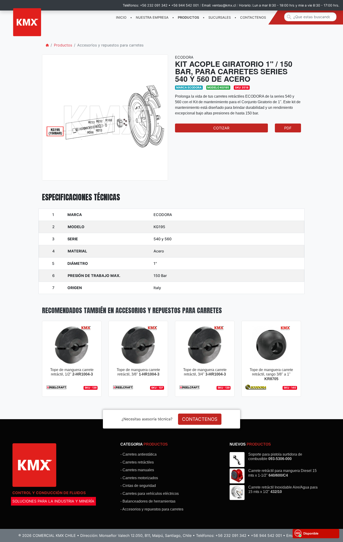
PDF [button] (287, 128)
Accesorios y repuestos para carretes (110, 45)
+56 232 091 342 (154, 5)
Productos (63, 45)
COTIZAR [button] (221, 128)
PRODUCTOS (188, 17)
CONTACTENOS (253, 17)
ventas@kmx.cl (224, 5)
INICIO (121, 17)
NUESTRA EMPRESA (152, 17)
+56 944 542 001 (185, 5)
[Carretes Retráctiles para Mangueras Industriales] (27, 22)
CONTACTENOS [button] (199, 419)
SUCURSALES (219, 17)
